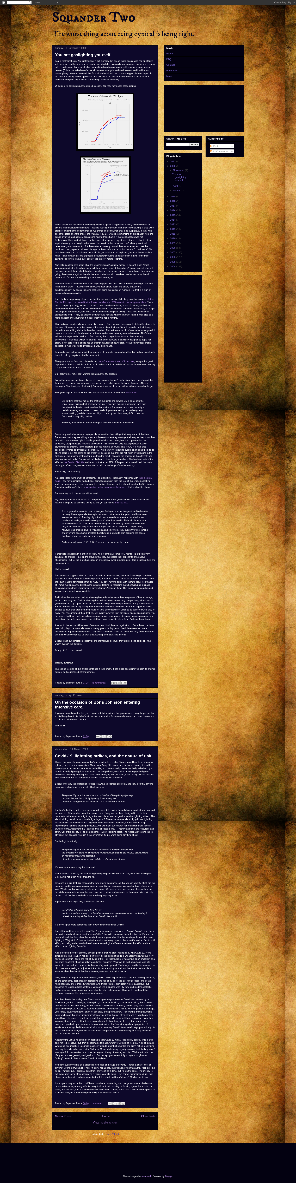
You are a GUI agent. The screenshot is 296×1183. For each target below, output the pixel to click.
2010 (173, 238)
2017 (173, 205)
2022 (173, 161)
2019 (173, 196)
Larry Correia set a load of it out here (116, 361)
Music (169, 76)
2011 (173, 233)
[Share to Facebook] (122, 683)
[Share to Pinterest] (125, 683)
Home (106, 1116)
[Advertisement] (114, 1156)
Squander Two (93, 17)
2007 (173, 252)
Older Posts (148, 1116)
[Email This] (112, 683)
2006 (173, 257)
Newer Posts (63, 1116)
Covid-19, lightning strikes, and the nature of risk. (103, 756)
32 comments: (98, 682)
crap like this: (121, 502)
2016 (173, 210)
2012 (173, 229)
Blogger (168, 1176)
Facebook (171, 70)
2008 (173, 247)
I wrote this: (132, 392)
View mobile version (105, 1122)
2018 (173, 201)
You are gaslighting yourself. (83, 54)
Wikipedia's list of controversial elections (106, 487)
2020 (173, 166)
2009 (173, 243)
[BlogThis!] (115, 683)
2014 (173, 219)
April (175, 186)
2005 (173, 261)
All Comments (220, 151)
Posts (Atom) (112, 1134)
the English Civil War (74, 462)
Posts (215, 146)
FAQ (168, 59)
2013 (173, 224)
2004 (173, 266)
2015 (173, 215)
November (179, 170)
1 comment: (97, 1103)
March (177, 190)
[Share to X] (119, 683)
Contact (170, 64)
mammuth (146, 1176)
